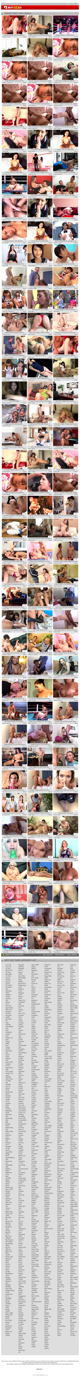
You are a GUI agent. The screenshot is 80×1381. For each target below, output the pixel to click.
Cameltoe (21, 1002)
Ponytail (59, 1099)
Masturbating (9, 59)
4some (8, 981)
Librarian (47, 1122)
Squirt (72, 1009)
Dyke (33, 965)
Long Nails (47, 1159)
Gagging (34, 1174)
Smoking (60, 1318)
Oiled (46, 1346)
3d (6, 976)
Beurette (8, 1217)
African (8, 1002)
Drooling (21, 1339)
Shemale (60, 1270)
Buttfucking (22, 985)
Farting (33, 1039)
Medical (46, 1217)
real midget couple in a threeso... (41, 286)
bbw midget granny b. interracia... (41, 674)
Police (59, 1088)
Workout (73, 1309)
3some (8, 978)
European (34, 995)
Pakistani (60, 1019)
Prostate (60, 1127)
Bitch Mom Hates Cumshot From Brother (14, 57)
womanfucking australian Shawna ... (40, 491)
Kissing (46, 1064)
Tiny (35, 174)
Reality (34, 288)
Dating (20, 1273)
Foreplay (34, 1142)
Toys (71, 1154)
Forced (33, 1139)
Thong (72, 1103)
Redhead (60, 1191)
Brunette (21, 965)
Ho (32, 1322)
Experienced (35, 1011)
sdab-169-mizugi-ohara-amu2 (67, 263)
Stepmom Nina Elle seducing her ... (15, 560)
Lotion (46, 1163)
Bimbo (8, 1257)
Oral (58, 995)
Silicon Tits (60, 1287)
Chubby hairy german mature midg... (66, 720)
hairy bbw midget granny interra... (41, 857)
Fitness (33, 1101)
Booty (7, 1309)
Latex (46, 1090)
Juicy (46, 1056)
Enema (33, 980)
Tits (57, 197)
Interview (47, 1021)
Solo (7, 700)
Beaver (8, 1195)
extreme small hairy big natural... (66, 606)
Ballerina (8, 1135)
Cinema (21, 1075)
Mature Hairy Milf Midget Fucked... (41, 560)
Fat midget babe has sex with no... (66, 743)
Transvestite (74, 1176)
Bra (7, 1320)
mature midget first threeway (67, 926)
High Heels (35, 1309)
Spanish (73, 980)
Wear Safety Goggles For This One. (40, 720)
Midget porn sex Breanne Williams (66, 217)
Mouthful (47, 1285)
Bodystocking (10, 1290)
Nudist (46, 1322)
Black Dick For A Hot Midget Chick (66, 537)
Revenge (60, 1197)
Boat (7, 1288)
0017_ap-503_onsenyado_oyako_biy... (40, 606)
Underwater (74, 1206)
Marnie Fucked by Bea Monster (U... (40, 514)
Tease (72, 1088)
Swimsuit (73, 1056)
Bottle (7, 1315)
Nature (46, 1301)
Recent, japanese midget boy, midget (40, 80)
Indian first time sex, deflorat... (15, 217)
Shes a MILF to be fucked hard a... (66, 583)
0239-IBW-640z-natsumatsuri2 (67, 57)
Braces (8, 1322)
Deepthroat (11, 311)
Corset (20, 1131)
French (33, 1157)
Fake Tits (34, 1034)
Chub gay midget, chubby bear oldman (40, 57)
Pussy (55, 334)
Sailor (59, 1228)
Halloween (34, 1277)
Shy (58, 1285)
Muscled (47, 1292)
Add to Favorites (14, 955)
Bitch (7, 1262)
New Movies (59, 955)
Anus (7, 1062)
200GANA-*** (44, 263)
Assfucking (9, 1092)
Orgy (55, 837)
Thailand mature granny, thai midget (40, 400)
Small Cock (61, 1311)
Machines (47, 1170)
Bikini (7, 1253)
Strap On (73, 1023)
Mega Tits (47, 1221)
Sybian (72, 1068)
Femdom (34, 1066)
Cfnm (20, 1038)
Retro (59, 1195)
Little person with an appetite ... (41, 194)
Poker (59, 1086)
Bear (7, 1189)
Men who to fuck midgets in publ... (66, 766)
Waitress (73, 1262)
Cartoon (21, 1015)
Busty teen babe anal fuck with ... (15, 286)
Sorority (72, 976)
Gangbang (34, 1182)
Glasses (34, 1227)
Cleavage (21, 1094)
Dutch (20, 1346)
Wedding (73, 1273)
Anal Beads (9, 1026)
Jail (45, 1034)
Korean (46, 1075)
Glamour (34, 1223)
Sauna (59, 1236)
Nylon (46, 1331)
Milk (45, 1257)
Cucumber (21, 1185)
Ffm (32, 1077)
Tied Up (72, 1120)
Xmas (72, 1328)
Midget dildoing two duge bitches (15, 949)
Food (33, 1133)
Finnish (33, 1086)
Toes (71, 1148)
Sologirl (72, 972)
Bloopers (8, 1281)
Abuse (39, 1369)
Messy (46, 1232)
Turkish (72, 1195)
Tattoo (9, 906)
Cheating (21, 1049)
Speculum (73, 987)
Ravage (59, 1174)
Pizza (59, 1073)
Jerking (46, 1043)
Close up (21, 1099)
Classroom (22, 1082)
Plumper (60, 1082)
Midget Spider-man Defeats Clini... (15, 263)
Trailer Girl (73, 1157)
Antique (8, 1058)
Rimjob (59, 1212)
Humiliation (48, 987)
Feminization (35, 1069)
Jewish (46, 1047)
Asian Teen (9, 1079)
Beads (8, 1187)
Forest (33, 1146)
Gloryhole (34, 1230)
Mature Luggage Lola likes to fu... (41, 583)
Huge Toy (47, 983)
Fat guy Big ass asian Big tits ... (15, 240)
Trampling (73, 1161)
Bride (7, 1331)
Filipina (33, 1079)
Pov (58, 1116)
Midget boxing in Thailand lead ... (66, 34)
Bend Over (9, 1214)
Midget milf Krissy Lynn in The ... (66, 789)
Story (72, 1021)
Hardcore (8, 197)
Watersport (73, 1266)
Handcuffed (35, 1281)
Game (33, 1178)
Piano (59, 1064)
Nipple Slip (47, 1309)
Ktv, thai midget (18, 400)
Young (72, 1333)
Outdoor (60, 1009)
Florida (33, 1126)
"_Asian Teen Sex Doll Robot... (67, 148)
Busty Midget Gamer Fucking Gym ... (14, 880)
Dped (20, 1333)
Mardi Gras (48, 1180)
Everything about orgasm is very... (15, 125)
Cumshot (21, 1238)
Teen (71, 1092)
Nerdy (46, 1305)
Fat (3, 242)
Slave (59, 1301)
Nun (45, 1326)
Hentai (33, 1298)
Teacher (73, 1084)
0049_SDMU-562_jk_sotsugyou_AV (66, 240)
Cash (20, 1019)
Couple (20, 1146)
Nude (46, 1318)
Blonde (8, 1277)
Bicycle (8, 1221)
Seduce (59, 1253)
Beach (8, 1184)
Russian (60, 1221)
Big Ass (8, 1223)
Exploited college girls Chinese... (66, 446)
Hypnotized (48, 1002)
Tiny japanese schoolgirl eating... (15, 308)
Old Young (60, 972)
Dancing (21, 1266)
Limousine (47, 1131)
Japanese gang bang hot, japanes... (15, 34)
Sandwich (60, 1230)
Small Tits (60, 1315)
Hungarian (10, 357)
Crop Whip (21, 1165)
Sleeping (60, 1305)
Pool (58, 1103)
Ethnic (33, 991)
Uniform (72, 1217)
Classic (20, 1079)
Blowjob (8, 1285)
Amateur (34, 37)
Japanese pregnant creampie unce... (14, 514)
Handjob (34, 1285)
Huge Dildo (48, 976)
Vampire (73, 1242)
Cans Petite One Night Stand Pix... (15, 583)
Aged (7, 1008)
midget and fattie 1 (43, 354)
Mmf (45, 1272)
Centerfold (21, 1034)
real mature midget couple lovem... (41, 903)
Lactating (47, 1081)
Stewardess (74, 1013)
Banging (8, 1146)
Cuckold (21, 1182)
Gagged (34, 1170)
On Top (59, 987)
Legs (46, 1101)
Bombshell (9, 1294)
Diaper (20, 1283)
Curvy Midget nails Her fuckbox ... (15, 926)
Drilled (20, 1335)
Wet (71, 1277)
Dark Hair (21, 1270)
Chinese (21, 1056)
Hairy (33, 1273)
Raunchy (60, 1170)
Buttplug (21, 993)
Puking (59, 1144)
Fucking (56, 151)
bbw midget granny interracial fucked (66, 629)
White (72, 1288)
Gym (33, 1260)
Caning (20, 1009)
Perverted (5, 792)
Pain (58, 1017)
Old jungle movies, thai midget (41, 148)
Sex (59, 37)
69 (6, 985)
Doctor (20, 1292)
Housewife (47, 968)
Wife (71, 1296)
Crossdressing (23, 1169)
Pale (58, 1023)
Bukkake (21, 968)
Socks (59, 1333)
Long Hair (47, 1150)
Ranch (59, 1169)
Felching (34, 1056)
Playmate (60, 1075)
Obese (46, 1339)
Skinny (33, 151)
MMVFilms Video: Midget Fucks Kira (40, 652)
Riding (59, 1208)
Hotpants (47, 965)
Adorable (8, 991)
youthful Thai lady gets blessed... (41, 880)
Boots (7, 1305)
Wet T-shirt (73, 1279)
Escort (33, 987)
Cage (20, 1000)
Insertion (47, 1013)
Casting (20, 1023)
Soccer (59, 1330)
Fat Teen (34, 1049)
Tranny (72, 1165)
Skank (59, 1292)
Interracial (5, 174)
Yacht (72, 1331)
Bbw (33, 59)
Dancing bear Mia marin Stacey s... (40, 423)
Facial (33, 1030)
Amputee (8, 1019)
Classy (20, 1086)
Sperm (72, 991)
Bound (8, 1316)
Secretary (60, 1242)
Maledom (47, 1176)
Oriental (59, 1006)
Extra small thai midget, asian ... (67, 377)
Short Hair (60, 1273)
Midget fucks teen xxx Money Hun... (14, 789)
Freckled (34, 1154)
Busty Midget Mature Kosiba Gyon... (66, 652)
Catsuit (20, 1030)
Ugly (71, 1204)
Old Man (60, 968)
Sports (72, 996)
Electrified (34, 974)
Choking (21, 1060)
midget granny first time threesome (15, 743)
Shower (59, 1281)
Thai (29, 883)
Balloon (8, 1139)
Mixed (24, 37)
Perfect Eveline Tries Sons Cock (15, 697)
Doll (9, 174)
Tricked (72, 1182)
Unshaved (61, 929)
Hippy (33, 1313)
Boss (7, 1313)
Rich (58, 1206)
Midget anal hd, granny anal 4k (15, 331)
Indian (46, 1006)
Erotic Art (34, 983)
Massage (47, 1189)
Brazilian (8, 288)
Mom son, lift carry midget (42, 308)
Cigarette (21, 1071)
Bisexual (8, 1258)
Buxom (20, 996)
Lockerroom (48, 1142)
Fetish (29, 37)
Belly (7, 1212)
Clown (20, 1107)
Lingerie (47, 1135)
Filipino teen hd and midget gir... (15, 446)
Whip (72, 1287)
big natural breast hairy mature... (41, 926)
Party (59, 1041)
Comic (20, 1118)
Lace (46, 1079)
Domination (22, 1301)
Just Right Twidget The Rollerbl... (15, 720)
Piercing (60, 1066)
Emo (32, 978)
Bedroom (9, 1199)
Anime (8, 1054)
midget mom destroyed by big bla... (66, 125)
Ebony (33, 966)
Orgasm (60, 998)
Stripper (72, 1026)
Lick (45, 1126)
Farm (33, 1038)
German (36, 654)
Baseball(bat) (10, 1157)
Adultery (8, 995)
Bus (60, 288)
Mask (46, 1187)
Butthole (21, 989)
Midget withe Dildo (17, 857)
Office (46, 1343)
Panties (58, 380)
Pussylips (60, 1161)
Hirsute (33, 1315)
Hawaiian (34, 1292)
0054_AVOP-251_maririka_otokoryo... (14, 629)
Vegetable (73, 1245)
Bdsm (4, 59)
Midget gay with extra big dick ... (15, 423)
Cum (20, 1189)
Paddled (60, 1013)
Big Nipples (9, 1243)
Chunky (20, 1068)
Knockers (47, 1071)
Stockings (73, 1017)
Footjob (33, 1135)
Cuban (20, 1180)
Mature (8, 128)
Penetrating (61, 1045)
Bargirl (8, 1154)
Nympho (47, 1335)
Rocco (59, 1215)
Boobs (4, 860)
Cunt (20, 1242)
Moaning (47, 1273)
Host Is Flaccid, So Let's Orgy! (67, 835)
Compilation (22, 1124)
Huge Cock (48, 972)
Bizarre (8, 1266)
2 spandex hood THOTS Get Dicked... (40, 949)
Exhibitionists (35, 1004)
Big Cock (8, 1236)
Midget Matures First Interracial (41, 743)
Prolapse (60, 1124)
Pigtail (59, 1069)
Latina (46, 1094)
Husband (47, 998)
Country (21, 1142)
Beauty (8, 1191)
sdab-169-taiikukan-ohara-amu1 (41, 446)
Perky (59, 1049)
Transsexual (74, 1172)
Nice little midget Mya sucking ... (66, 400)
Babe (60, 105)
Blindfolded (9, 1273)
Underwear (74, 1210)
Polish (59, 1092)
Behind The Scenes (8, 1206)
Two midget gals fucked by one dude (14, 652)
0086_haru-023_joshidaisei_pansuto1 (40, 34)
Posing (59, 1112)
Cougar (56, 174)
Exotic (33, 1008)
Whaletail (73, 1283)
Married (46, 1184)
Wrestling (73, 1322)
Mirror (46, 1262)
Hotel (33, 1345)
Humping (47, 991)
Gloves (33, 1234)
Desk (20, 1281)
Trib (71, 1180)
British (8, 1333)
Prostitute (60, 1131)
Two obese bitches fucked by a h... (15, 194)
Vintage (72, 1253)
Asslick (8, 1099)
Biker (7, 1251)
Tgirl (71, 1097)
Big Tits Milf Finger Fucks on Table (15, 766)
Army (7, 1071)
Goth (33, 1249)
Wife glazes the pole (68, 903)
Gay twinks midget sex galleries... (66, 80)
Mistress (47, 1268)
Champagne (22, 1045)
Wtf (71, 1326)
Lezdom (47, 1118)
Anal (29, 494)
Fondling (34, 1129)
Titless (72, 1139)
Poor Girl (60, 1105)
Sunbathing (74, 1045)
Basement (9, 1161)
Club (19, 1109)
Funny (33, 1165)
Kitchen (46, 1068)
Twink (72, 1199)
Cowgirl (59, 242)
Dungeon (21, 1343)
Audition (8, 1103)
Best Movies (48, 955)
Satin (59, 1234)
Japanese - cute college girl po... (41, 377)
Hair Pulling (35, 1266)
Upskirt (72, 1228)
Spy (71, 1008)
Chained (21, 1041)
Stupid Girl (73, 1034)
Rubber (59, 1217)
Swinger (73, 1060)
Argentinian (9, 1068)
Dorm (20, 1309)
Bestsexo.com (12, 7)
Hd (32, 1296)
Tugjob (72, 1191)
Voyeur (72, 1258)
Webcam (73, 1270)
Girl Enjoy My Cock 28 (42, 629)
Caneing (21, 1006)
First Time (34, 1090)
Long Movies (72, 955)
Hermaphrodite (36, 1301)
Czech (20, 1253)
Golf (32, 1243)
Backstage (9, 1118)
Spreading (73, 1000)
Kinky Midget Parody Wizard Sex (66, 308)
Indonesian (48, 1009)
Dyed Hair (21, 1350)
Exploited (56, 448)
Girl (55, 380)
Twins (72, 1202)
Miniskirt (47, 1258)
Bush (20, 978)
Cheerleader (22, 1053)
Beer (7, 1202)
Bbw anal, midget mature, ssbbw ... (40, 331)
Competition (22, 1120)
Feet (32, 1053)
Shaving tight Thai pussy (67, 812)
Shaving (60, 1266)
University (73, 1221)
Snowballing (61, 1326)
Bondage (8, 1298)
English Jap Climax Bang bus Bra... (66, 286)
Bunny (20, 972)
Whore (72, 1292)
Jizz (45, 1051)
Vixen (72, 1257)
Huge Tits (47, 980)
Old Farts (60, 965)
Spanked (73, 983)
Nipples (56, 59)
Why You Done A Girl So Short (15, 903)
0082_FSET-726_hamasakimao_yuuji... (66, 514)
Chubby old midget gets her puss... (40, 835)
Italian (46, 1026)
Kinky (46, 1060)
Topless (72, 1150)
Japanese (5, 37)
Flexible (34, 1118)
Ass (9, 334)
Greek (33, 1251)
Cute (33, 380)
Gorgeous (34, 1245)
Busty (20, 980)
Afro (7, 1006)
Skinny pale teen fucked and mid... (15, 812)
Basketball (9, 1165)
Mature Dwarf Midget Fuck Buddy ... (66, 171)
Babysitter (9, 1111)
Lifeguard (47, 1127)
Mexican (47, 1242)
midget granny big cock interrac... (15, 835)
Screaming (60, 1238)
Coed (20, 1111)
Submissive (74, 1038)
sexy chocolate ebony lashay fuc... (15, 674)
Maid (46, 1174)
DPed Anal (21, 1257)
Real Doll (60, 1178)
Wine (72, 1303)
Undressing (74, 1214)
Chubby (21, 1064)
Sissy (59, 1290)
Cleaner (21, 1090)
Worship (73, 1313)
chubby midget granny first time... (41, 789)
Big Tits (8, 1247)
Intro (45, 1024)
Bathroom (9, 1172)
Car (19, 1013)
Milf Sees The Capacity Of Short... (66, 194)
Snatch (59, 1322)
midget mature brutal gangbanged (15, 354)
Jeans (46, 1039)
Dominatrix (22, 1305)
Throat (72, 1107)
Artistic (8, 1073)
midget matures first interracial (67, 697)
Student (72, 1030)
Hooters (34, 1337)
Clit (19, 1097)
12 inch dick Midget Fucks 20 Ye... (40, 697)
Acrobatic (9, 987)
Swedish (73, 1053)
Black (7, 1270)
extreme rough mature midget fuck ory (65, 560)
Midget (33, 448)
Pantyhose (60, 1034)
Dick (19, 1285)
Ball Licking (9, 1131)
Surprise (73, 1049)
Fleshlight (34, 1114)
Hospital (34, 1341)
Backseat (9, 1114)
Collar (20, 1112)
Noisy (46, 1316)
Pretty (59, 1120)
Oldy (58, 981)
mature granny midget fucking (15, 148)
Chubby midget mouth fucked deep (66, 857)
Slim (58, 1309)
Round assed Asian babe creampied (40, 537)
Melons (46, 1225)
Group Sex (35, 1257)
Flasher (33, 1105)
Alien (7, 1009)
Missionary (47, 1264)
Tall (3, 448)
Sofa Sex (73, 965)
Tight (59, 814)
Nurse (46, 1328)
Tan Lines (73, 1073)
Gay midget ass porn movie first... (41, 766)
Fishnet (33, 1094)
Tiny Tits (73, 1135)
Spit (71, 995)
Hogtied (34, 1324)
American (9, 1015)
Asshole (8, 1096)
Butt (19, 983)
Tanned (72, 1077)
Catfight (21, 1026)
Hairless (34, 1270)
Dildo (20, 1288)
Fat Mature (35, 1045)
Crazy (20, 1157)
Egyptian (34, 970)
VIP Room (73, 1232)
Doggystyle (22, 1296)
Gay (60, 82)
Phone (59, 1060)
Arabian (8, 1064)
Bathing (8, 1169)
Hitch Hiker (35, 1318)
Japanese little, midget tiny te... (41, 171)
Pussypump (61, 1165)
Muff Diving (48, 1288)
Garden (33, 1189)
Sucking (72, 1041)
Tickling (72, 1116)
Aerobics (8, 998)
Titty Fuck (73, 1144)
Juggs (46, 1053)
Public (29, 357)
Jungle (33, 220)
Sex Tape (60, 1258)
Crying (20, 1178)
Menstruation (48, 1228)
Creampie (5, 334)
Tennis (72, 1096)
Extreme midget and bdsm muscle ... (40, 812)
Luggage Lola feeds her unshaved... (66, 331)
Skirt (58, 1300)
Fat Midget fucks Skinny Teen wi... (66, 674)
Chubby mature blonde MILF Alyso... (14, 606)
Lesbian (47, 1103)
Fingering (34, 1082)
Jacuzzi (46, 1030)
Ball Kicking (9, 1127)
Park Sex (60, 1038)
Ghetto (33, 1202)
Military (46, 1253)
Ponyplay (60, 1096)
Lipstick (46, 1139)
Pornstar (60, 1109)
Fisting (33, 1097)
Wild (29, 425)
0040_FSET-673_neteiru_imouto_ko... (14, 537)
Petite (29, 151)
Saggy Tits (60, 1225)
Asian (29, 448)
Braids (8, 1326)
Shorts (59, 1277)
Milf (9, 37)
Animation (9, 1051)
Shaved (59, 1262)
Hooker (33, 1333)
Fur (32, 1169)
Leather (46, 1097)
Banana (8, 1142)
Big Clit (8, 1232)
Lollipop (46, 1146)
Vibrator (72, 1249)
